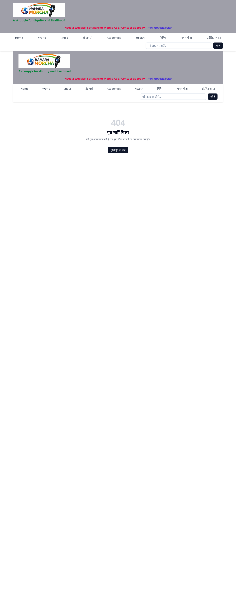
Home (19, 38)
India (65, 38)
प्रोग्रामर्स (87, 38)
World (42, 38)
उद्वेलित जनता (214, 38)
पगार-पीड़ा (186, 38)
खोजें (218, 45)
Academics (114, 38)
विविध (163, 38)
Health (140, 38)
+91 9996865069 (160, 28)
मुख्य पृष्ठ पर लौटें (118, 150)
